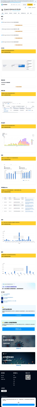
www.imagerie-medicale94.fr (16, 10)
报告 (14, 383)
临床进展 (14, 377)
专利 (14, 379)
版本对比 (2, 377)
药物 (14, 375)
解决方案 (2, 375)
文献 (14, 381)
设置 (18, 402)
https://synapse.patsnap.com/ (15, 2)
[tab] (2, 13)
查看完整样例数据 (7, 52)
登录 (34, 4)
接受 (18, 404)
